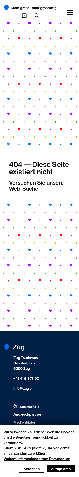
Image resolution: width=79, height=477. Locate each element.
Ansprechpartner (27, 414)
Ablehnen (32, 468)
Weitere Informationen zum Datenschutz (37, 458)
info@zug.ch (23, 388)
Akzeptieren (61, 468)
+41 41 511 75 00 (26, 378)
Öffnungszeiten (26, 406)
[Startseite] (6, 8)
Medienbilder (24, 422)
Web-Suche (23, 189)
